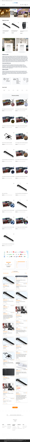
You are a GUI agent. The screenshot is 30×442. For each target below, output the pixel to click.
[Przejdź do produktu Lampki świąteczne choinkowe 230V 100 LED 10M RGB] (21, 170)
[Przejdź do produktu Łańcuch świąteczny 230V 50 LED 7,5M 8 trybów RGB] (21, 119)
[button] (12, 271)
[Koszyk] (25, 4)
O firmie (23, 428)
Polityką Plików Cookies (20, 440)
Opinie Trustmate (24, 427)
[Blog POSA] (4, 4)
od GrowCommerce (22, 438)
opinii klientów (8, 264)
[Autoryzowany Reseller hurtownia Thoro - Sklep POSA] (9, 90)
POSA (22, 49)
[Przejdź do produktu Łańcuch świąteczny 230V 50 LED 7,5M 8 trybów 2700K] (21, 153)
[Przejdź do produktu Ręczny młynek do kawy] (8, 187)
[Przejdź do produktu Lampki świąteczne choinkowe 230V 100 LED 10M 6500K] (8, 170)
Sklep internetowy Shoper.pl (9, 438)
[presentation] (3, 27)
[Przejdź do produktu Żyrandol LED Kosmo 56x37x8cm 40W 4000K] (8, 136)
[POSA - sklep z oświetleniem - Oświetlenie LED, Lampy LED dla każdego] (4, 90)
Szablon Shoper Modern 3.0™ (16, 438)
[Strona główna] (15, 3)
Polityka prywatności (20, 428)
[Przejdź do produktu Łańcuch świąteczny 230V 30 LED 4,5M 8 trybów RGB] (21, 220)
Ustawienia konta (9, 427)
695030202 (4, 0)
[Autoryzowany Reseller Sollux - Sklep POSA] (13, 90)
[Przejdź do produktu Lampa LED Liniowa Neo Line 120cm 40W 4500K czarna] (8, 153)
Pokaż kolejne (15, 407)
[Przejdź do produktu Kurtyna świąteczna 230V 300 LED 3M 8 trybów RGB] (8, 102)
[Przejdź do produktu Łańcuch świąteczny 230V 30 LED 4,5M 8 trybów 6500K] (8, 220)
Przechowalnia (8, 428)
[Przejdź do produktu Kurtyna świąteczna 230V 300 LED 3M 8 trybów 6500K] (21, 102)
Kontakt (18, 427)
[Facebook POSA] (2, 4)
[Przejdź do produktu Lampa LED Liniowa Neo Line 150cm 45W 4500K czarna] (8, 237)
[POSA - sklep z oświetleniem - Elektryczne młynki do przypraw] (15, 13)
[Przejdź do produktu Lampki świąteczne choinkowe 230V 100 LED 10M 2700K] (8, 119)
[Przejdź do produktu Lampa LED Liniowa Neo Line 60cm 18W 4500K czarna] (21, 203)
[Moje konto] (22, 4)
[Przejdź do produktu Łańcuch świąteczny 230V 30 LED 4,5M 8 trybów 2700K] (21, 136)
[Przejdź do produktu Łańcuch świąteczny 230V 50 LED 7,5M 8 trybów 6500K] (8, 203)
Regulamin (3, 427)
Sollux (8, 49)
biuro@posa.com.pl (9, 0)
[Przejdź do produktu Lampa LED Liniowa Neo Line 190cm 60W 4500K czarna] (21, 187)
